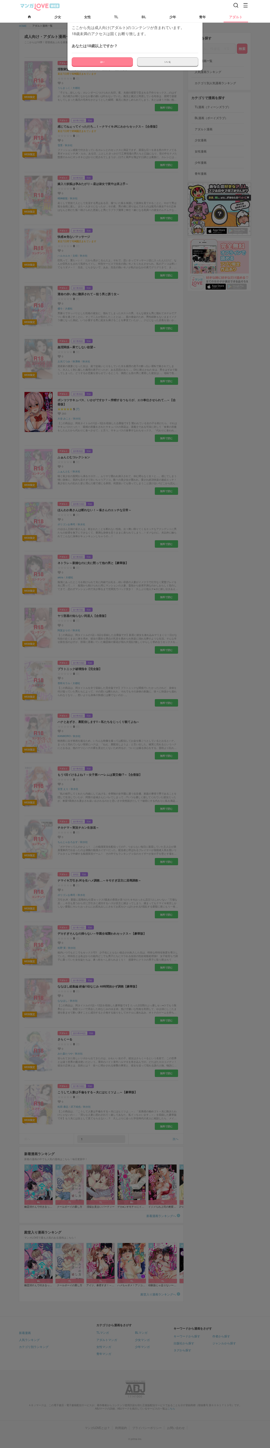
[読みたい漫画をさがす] (235, 5)
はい (102, 61)
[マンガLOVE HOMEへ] (29, 17)
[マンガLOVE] (40, 6)
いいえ (168, 61)
